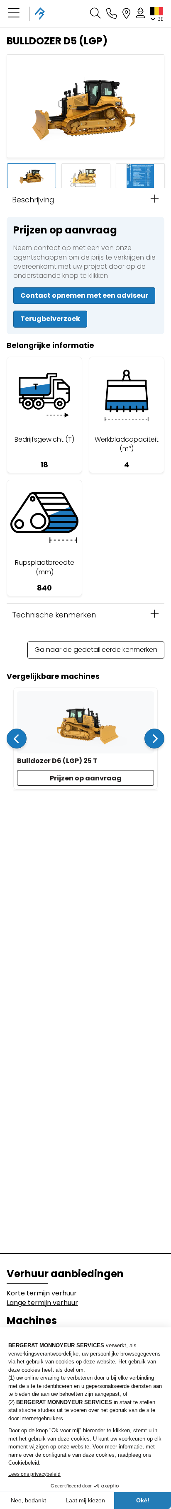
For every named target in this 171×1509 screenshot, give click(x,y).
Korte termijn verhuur (42, 1293)
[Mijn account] (140, 13)
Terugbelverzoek (50, 318)
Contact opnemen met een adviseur (84, 295)
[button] (14, 14)
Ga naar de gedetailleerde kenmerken (95, 649)
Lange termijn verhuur (42, 1302)
